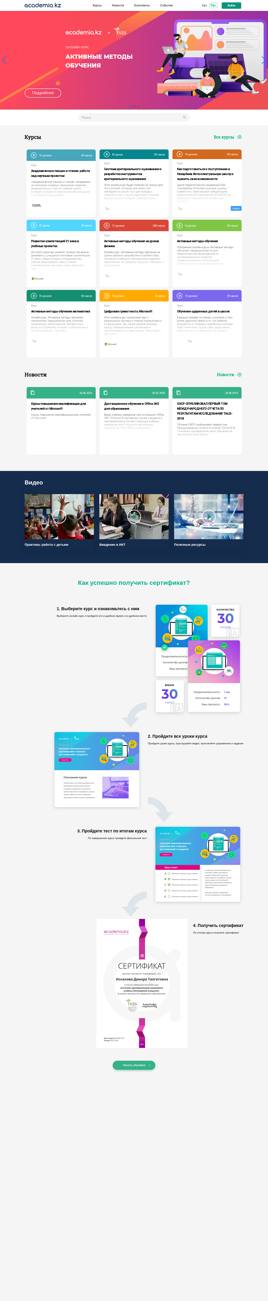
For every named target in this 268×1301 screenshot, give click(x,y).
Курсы (97, 5)
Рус (213, 5)
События (166, 5)
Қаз (204, 5)
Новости (118, 5)
